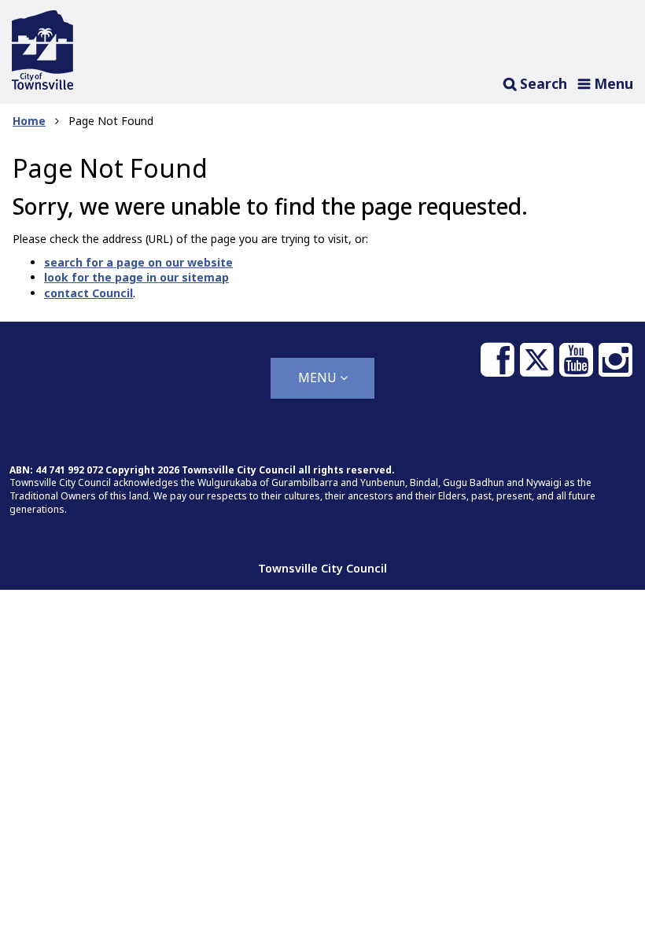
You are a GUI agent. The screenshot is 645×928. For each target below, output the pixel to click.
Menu (319, 377)
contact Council (88, 292)
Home (29, 120)
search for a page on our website (138, 262)
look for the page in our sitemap (136, 277)
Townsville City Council (322, 568)
